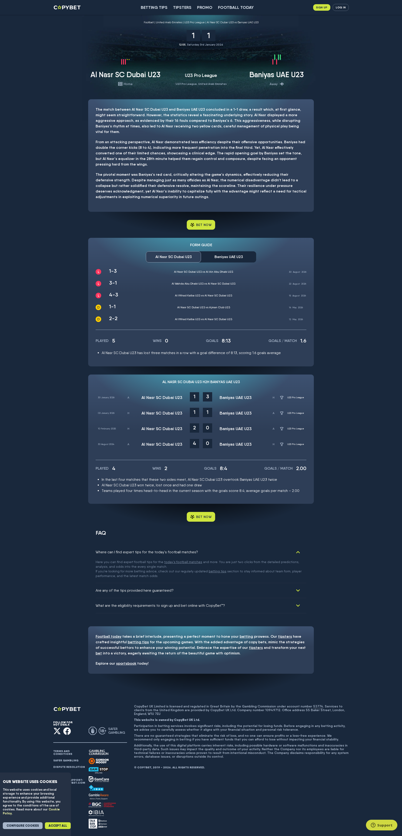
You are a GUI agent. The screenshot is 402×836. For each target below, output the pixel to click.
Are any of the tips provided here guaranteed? (135, 590)
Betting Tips (154, 7)
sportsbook (126, 663)
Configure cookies (23, 826)
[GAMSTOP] (99, 770)
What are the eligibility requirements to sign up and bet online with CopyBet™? (160, 605)
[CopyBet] (68, 7)
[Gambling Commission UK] (99, 752)
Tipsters (182, 7)
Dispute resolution (69, 767)
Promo (204, 7)
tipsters (285, 636)
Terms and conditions (62, 752)
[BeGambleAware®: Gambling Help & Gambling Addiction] (99, 797)
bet (99, 653)
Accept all (58, 826)
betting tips (217, 571)
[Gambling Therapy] (99, 761)
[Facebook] (67, 731)
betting (246, 636)
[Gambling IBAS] (96, 788)
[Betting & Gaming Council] (102, 805)
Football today (236, 7)
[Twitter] (57, 731)
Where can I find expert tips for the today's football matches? (147, 552)
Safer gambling (65, 760)
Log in (341, 7)
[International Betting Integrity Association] (96, 813)
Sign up (322, 7)
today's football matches (183, 562)
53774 (318, 706)
